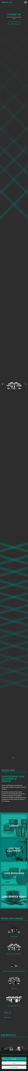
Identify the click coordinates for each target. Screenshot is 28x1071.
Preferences (14, 1067)
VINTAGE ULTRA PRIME (14, 1005)
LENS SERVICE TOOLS (14, 896)
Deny (14, 1063)
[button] (3, 384)
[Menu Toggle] (25, 2)
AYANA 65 (14, 988)
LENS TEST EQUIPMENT (14, 849)
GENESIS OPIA (7, 1017)
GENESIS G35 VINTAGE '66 (14, 953)
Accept (14, 1059)
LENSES (14, 825)
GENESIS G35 (14, 936)
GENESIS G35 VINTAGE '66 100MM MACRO (14, 971)
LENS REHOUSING (14, 873)
